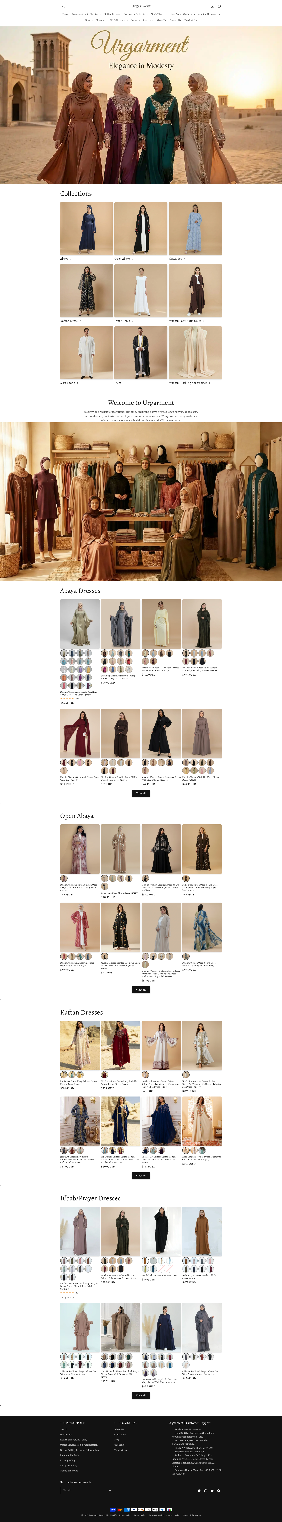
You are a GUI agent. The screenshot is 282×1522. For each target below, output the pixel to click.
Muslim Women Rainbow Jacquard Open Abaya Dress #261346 (77, 964)
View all (141, 793)
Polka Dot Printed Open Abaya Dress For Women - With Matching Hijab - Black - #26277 (200, 887)
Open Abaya (122, 258)
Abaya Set (175, 258)
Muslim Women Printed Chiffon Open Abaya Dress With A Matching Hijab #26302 (79, 887)
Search (63, 1429)
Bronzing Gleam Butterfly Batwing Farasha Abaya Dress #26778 (118, 677)
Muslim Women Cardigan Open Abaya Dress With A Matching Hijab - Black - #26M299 (161, 887)
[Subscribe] (109, 1490)
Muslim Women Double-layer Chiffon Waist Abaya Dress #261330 (119, 778)
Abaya (64, 258)
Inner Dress (122, 321)
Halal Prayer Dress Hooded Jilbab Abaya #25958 (199, 1277)
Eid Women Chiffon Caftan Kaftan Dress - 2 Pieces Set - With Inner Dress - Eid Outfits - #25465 (120, 1159)
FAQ (116, 1439)
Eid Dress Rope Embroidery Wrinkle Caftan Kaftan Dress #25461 (119, 1082)
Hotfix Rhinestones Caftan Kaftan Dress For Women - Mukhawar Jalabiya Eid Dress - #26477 (201, 1084)
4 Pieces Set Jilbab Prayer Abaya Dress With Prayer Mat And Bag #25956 (201, 1373)
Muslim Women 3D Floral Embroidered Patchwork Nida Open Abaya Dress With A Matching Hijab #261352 (161, 974)
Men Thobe (67, 383)
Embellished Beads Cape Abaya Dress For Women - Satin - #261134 (160, 669)
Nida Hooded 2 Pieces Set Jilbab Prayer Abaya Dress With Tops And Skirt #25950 (120, 1374)
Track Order (120, 1450)
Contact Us (120, 1434)
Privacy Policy (67, 1460)
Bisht (117, 383)
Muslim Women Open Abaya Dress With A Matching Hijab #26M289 (199, 964)
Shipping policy (173, 1515)
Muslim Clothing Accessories (188, 383)
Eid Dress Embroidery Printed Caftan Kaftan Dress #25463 (79, 1082)
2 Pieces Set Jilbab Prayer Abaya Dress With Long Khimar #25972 (79, 1373)
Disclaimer (66, 1434)
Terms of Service (69, 1471)
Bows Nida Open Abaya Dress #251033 (119, 893)
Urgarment (94, 1515)
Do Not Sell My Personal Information (79, 1450)
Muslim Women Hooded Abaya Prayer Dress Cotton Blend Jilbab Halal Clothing (79, 1286)
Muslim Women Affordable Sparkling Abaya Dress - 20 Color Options (78, 693)
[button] (63, 6)
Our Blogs (119, 1445)
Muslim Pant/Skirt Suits (185, 321)
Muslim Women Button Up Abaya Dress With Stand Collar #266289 (161, 778)
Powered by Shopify (108, 1515)
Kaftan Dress (69, 321)
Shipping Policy (68, 1465)
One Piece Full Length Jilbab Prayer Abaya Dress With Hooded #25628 (159, 1381)
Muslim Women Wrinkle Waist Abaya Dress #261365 (200, 778)
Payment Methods (69, 1455)
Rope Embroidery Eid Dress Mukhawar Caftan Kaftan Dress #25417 (201, 1158)
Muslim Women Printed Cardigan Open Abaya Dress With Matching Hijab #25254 (120, 965)
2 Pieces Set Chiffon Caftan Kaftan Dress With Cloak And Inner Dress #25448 (159, 1159)
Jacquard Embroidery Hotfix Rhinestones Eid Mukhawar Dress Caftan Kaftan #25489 (77, 1159)
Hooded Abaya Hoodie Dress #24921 (159, 1275)
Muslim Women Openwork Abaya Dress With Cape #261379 (79, 778)
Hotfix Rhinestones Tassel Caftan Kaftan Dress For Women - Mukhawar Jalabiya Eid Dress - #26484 (160, 1084)
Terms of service (156, 1515)
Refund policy (125, 1515)
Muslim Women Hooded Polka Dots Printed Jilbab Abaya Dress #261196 (199, 669)
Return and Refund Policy (73, 1439)
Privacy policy (140, 1515)
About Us (119, 1429)
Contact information (192, 1515)
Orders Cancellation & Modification (79, 1445)
